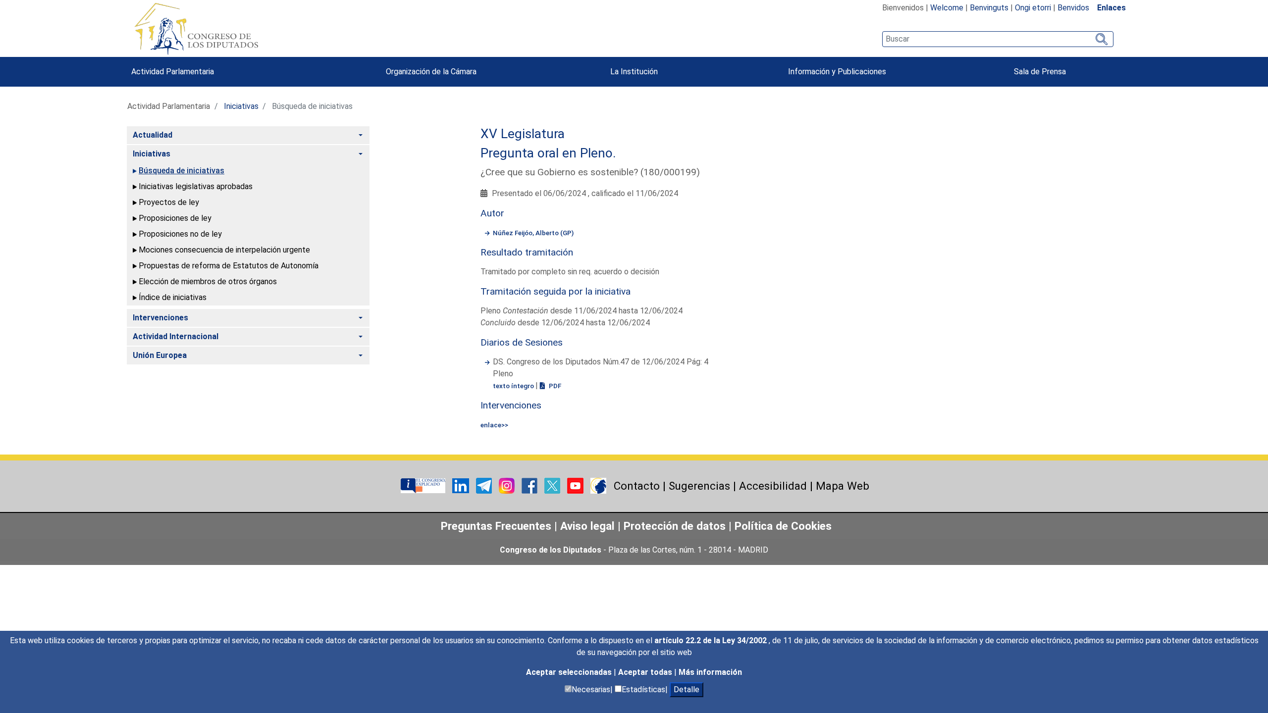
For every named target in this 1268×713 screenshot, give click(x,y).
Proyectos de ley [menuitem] (169, 202)
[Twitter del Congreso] (553, 485)
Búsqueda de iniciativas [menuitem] (181, 170)
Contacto (637, 485)
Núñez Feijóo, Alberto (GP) (533, 233)
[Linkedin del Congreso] (462, 485)
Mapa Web (842, 485)
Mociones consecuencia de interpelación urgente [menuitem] (224, 250)
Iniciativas (241, 106)
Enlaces (1111, 7)
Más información (710, 672)
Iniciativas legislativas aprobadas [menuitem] (196, 186)
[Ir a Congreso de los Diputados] (196, 28)
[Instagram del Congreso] (507, 485)
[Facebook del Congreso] (530, 485)
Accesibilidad (773, 485)
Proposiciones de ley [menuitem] (175, 218)
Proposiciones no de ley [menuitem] (180, 234)
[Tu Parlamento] (424, 485)
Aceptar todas (646, 672)
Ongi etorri (1033, 7)
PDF (554, 386)
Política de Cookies (783, 525)
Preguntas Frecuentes (496, 525)
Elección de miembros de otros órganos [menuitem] (208, 281)
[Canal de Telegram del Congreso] (485, 485)
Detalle (686, 689)
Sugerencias (699, 485)
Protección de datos (675, 525)
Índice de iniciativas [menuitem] (173, 297)
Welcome (946, 7)
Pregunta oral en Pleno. (548, 153)
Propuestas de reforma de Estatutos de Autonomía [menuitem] (228, 265)
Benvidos (1073, 7)
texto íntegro (514, 386)
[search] (997, 39)
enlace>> (494, 425)
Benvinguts (989, 7)
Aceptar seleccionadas (570, 672)
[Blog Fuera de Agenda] (598, 485)
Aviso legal (589, 525)
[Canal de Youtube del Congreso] (576, 485)
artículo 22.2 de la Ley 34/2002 (711, 640)
